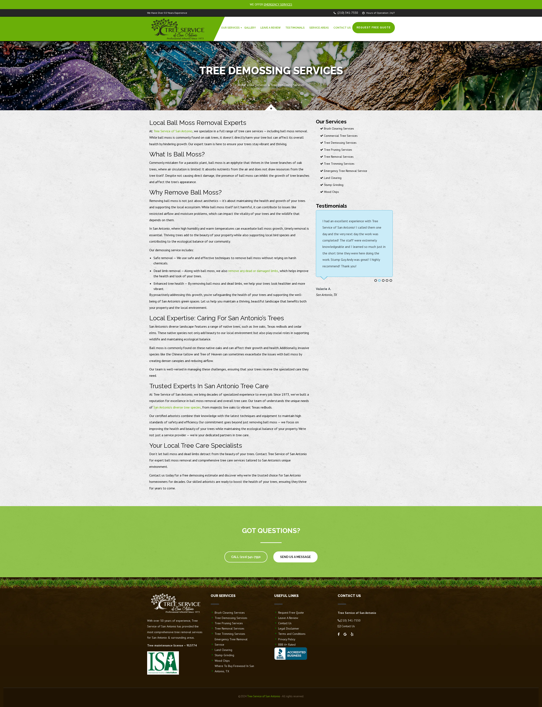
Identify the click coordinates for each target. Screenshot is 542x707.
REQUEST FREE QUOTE (374, 27)
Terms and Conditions (292, 634)
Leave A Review (288, 618)
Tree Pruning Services (337, 150)
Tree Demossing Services (340, 143)
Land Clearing (332, 178)
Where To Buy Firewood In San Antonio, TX (234, 668)
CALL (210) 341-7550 (246, 557)
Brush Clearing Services (338, 128)
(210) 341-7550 (347, 13)
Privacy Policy (286, 639)
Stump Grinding (333, 185)
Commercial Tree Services (340, 136)
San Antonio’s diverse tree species (177, 407)
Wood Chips (331, 192)
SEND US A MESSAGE (295, 557)
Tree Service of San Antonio (172, 131)
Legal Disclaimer (288, 628)
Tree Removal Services (338, 157)
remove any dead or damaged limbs (253, 271)
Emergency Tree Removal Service (345, 171)
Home (241, 85)
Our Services (258, 85)
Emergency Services (278, 4)
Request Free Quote (291, 612)
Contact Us (285, 623)
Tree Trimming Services (338, 164)
